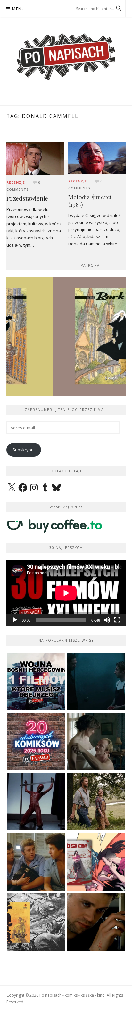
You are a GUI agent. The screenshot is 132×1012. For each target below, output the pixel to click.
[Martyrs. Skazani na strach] (35, 801)
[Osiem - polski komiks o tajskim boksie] (96, 861)
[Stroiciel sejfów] (96, 921)
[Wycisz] (107, 620)
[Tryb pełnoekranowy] (117, 620)
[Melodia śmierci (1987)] (97, 157)
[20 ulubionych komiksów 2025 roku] (35, 741)
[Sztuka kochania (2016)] (96, 741)
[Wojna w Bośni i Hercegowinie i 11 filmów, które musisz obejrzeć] (35, 681)
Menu (18, 9)
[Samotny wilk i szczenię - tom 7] (35, 921)
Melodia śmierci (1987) (89, 200)
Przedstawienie (27, 198)
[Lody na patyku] (35, 861)
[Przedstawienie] (35, 158)
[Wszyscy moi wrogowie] (96, 801)
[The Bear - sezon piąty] (96, 681)
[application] (66, 593)
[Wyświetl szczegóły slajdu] (66, 336)
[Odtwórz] (15, 620)
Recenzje (15, 182)
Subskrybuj (23, 449)
